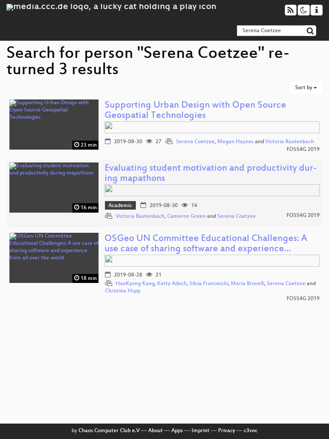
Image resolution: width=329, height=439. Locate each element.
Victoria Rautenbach (289, 142)
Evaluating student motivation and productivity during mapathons (211, 173)
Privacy (226, 431)
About (155, 431)
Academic (120, 206)
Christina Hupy (123, 291)
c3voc (250, 431)
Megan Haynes (235, 142)
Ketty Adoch (172, 284)
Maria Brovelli (247, 284)
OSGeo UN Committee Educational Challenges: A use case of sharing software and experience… (206, 244)
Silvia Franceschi (208, 284)
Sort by (304, 88)
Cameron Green (186, 216)
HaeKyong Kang (135, 284)
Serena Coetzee (195, 142)
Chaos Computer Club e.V (109, 431)
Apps (177, 431)
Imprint (200, 431)
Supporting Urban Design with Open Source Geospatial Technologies (195, 110)
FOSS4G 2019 (303, 150)
